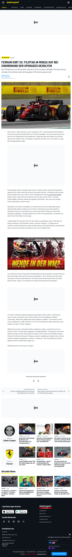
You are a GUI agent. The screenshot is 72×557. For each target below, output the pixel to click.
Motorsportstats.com (45, 522)
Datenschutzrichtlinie (42, 551)
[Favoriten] (69, 77)
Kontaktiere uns (6, 537)
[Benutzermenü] (68, 2)
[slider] (36, 264)
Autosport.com (44, 519)
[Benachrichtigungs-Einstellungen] (38, 381)
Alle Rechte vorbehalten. (44, 554)
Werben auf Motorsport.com (9, 534)
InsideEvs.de (43, 510)
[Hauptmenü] (3, 2)
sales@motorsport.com (8, 540)
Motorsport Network (31, 554)
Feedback (4, 532)
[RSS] (23, 521)
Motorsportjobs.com (45, 516)
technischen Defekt (54, 195)
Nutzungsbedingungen (19, 551)
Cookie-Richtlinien (31, 551)
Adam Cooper (5, 75)
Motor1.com (43, 513)
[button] (36, 254)
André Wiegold (5, 76)
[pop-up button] (59, 267)
